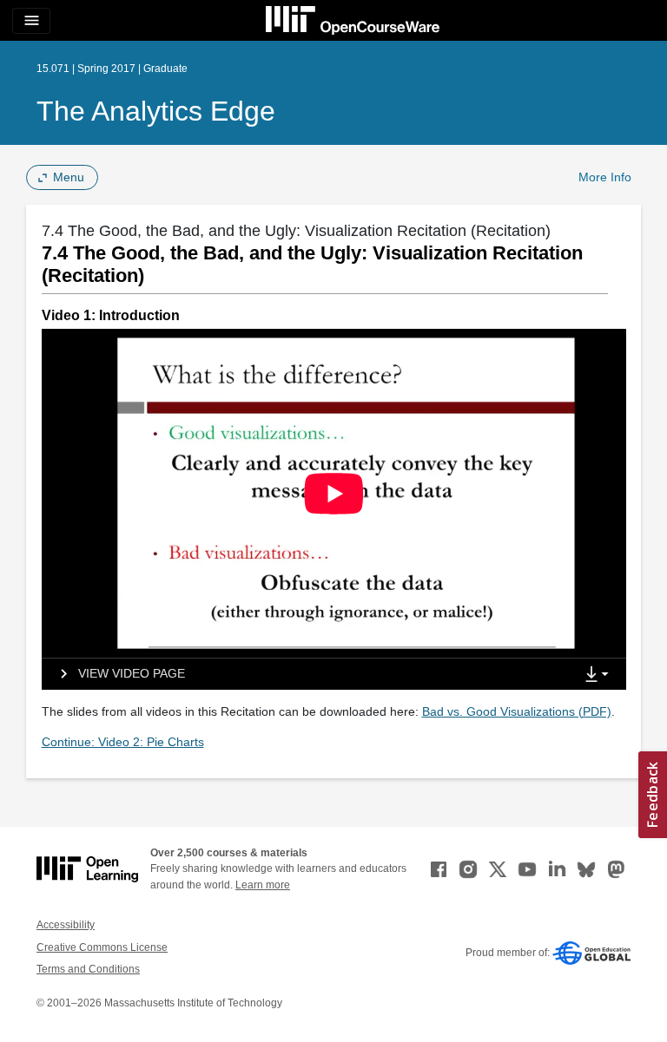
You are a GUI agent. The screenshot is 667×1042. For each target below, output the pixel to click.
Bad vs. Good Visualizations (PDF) (516, 711)
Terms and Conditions (88, 969)
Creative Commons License (102, 947)
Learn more (262, 885)
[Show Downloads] (600, 675)
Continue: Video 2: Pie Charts (123, 742)
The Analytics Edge (155, 111)
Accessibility (65, 925)
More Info (604, 177)
